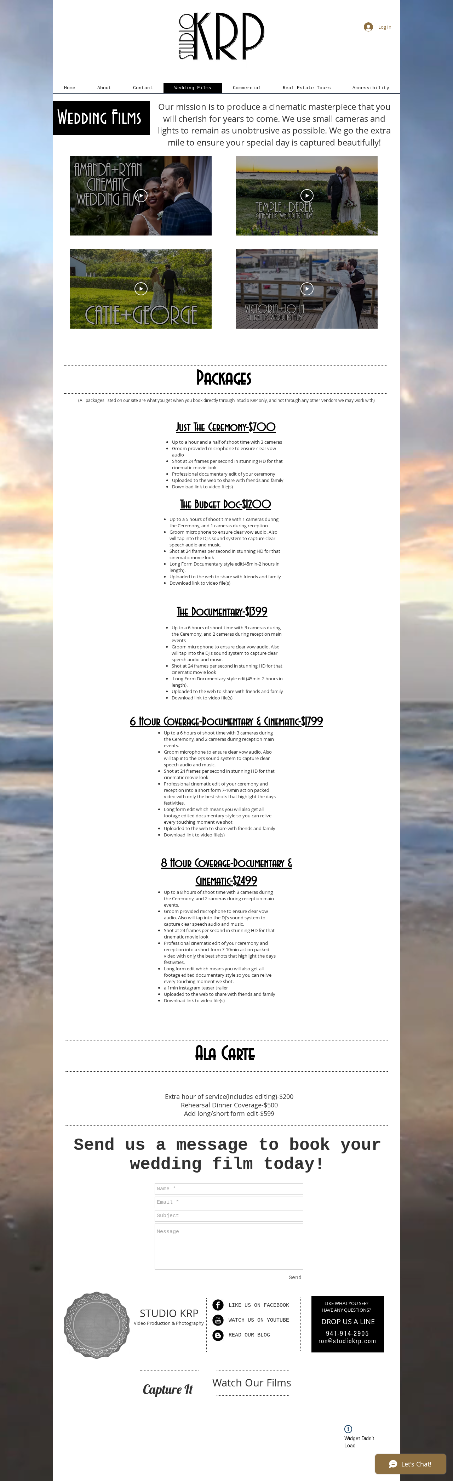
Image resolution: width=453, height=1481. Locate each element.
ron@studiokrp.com (348, 1341)
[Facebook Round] (218, 1305)
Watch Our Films (251, 1382)
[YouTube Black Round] (218, 1320)
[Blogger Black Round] (218, 1335)
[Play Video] (141, 196)
